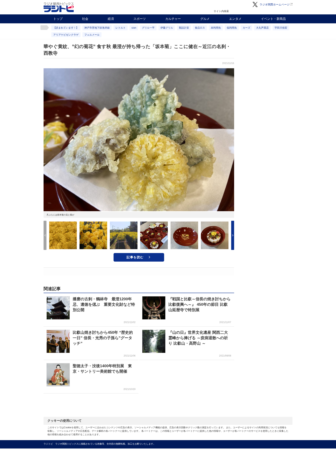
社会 (85, 18)
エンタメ (235, 18)
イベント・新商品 (273, 18)
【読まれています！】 (66, 27)
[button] (232, 235)
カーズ (246, 27)
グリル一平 (148, 27)
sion (133, 27)
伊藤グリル (166, 27)
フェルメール (92, 34)
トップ (58, 18)
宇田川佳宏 (281, 27)
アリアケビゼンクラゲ (66, 34)
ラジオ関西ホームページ (275, 4)
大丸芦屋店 (262, 27)
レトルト (121, 27)
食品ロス (200, 27)
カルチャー (173, 18)
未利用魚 (216, 27)
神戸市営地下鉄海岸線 (97, 27)
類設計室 (184, 27)
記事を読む (135, 257)
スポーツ (139, 18)
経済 (111, 18)
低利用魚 (232, 27)
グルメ (205, 18)
